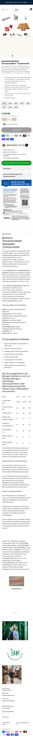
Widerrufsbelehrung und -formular (8, 709)
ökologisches (11, 303)
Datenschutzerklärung (8, 714)
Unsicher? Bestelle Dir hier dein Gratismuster (16, 165)
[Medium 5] (18, 57)
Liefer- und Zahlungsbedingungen (8, 703)
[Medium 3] (15, 57)
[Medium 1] (12, 57)
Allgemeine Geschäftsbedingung (8, 696)
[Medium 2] (14, 57)
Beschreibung (6, 236)
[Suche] (6, 11)
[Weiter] (30, 38)
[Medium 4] (17, 57)
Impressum (5, 719)
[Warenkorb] (30, 12)
